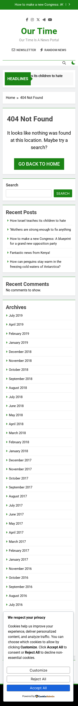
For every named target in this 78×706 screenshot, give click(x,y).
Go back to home (39, 164)
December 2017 (20, 460)
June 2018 (16, 406)
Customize (38, 670)
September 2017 (20, 487)
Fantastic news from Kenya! (42, 7)
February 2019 (19, 334)
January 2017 (18, 560)
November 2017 (20, 469)
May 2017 (16, 524)
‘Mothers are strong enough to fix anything (40, 230)
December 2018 (20, 352)
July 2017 (16, 505)
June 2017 (16, 514)
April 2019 (16, 324)
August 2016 (18, 596)
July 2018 (16, 397)
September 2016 (20, 587)
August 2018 (18, 388)
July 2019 (16, 316)
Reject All (38, 679)
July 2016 (16, 605)
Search (12, 185)
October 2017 (18, 478)
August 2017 (18, 496)
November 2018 (20, 361)
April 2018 (16, 424)
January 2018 (18, 451)
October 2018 (18, 370)
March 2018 (17, 433)
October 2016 (18, 578)
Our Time (39, 31)
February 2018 (19, 442)
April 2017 (16, 532)
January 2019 (18, 343)
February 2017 (19, 551)
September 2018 (20, 379)
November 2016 (20, 569)
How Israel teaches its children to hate (32, 76)
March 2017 (17, 542)
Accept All (38, 688)
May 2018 (16, 415)
